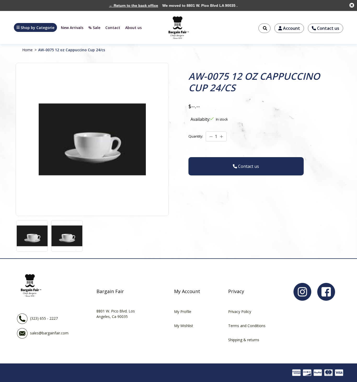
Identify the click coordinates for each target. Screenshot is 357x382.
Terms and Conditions (247, 325)
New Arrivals (72, 27)
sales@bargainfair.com (49, 332)
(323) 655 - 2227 (44, 318)
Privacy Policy (239, 311)
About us (133, 27)
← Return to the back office (133, 5)
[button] (35, 27)
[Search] (264, 28)
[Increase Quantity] (221, 136)
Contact (112, 27)
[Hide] (352, 5)
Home (27, 49)
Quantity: (195, 136)
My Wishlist (183, 325)
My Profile (182, 311)
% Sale (94, 27)
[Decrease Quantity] (211, 136)
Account (291, 28)
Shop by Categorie (37, 27)
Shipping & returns (243, 339)
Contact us (327, 28)
